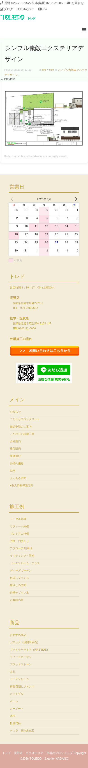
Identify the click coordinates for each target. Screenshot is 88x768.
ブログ (8, 9)
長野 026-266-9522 (18, 3)
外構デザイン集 (19, 592)
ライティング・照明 (22, 555)
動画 (12, 470)
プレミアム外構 (19, 533)
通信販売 (15, 448)
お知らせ (15, 411)
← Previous (8, 79)
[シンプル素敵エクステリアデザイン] (44, 145)
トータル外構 (18, 519)
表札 (12, 671)
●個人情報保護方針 (21, 485)
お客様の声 (16, 600)
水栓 (12, 715)
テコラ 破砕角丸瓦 (22, 730)
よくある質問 (18, 478)
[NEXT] (75, 199)
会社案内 (15, 441)
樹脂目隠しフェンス (22, 686)
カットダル (16, 693)
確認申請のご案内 (21, 426)
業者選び (15, 456)
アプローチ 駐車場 (21, 548)
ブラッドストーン (21, 664)
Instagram (27, 9)
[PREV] (13, 199)
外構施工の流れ (21, 339)
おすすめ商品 (18, 635)
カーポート (16, 708)
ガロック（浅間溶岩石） (25, 642)
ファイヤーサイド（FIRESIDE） (29, 649)
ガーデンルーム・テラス (25, 563)
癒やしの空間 (18, 585)
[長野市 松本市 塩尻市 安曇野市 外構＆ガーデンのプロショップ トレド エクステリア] (23, 20)
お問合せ (77, 3)
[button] (84, 30)
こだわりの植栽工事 (22, 433)
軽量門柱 (15, 723)
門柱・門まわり (19, 541)
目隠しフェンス (19, 577)
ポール (14, 701)
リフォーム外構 (19, 526)
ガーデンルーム (19, 679)
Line (44, 9)
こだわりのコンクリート (25, 419)
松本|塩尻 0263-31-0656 (49, 3)
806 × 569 (48, 69)
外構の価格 (16, 463)
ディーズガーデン (21, 570)
